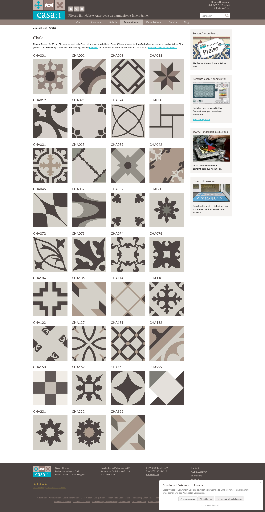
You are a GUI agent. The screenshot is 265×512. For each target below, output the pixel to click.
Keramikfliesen (154, 22)
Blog (186, 22)
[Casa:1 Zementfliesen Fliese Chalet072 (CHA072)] (50, 254)
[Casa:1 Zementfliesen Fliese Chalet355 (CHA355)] (128, 432)
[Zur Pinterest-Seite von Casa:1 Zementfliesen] (76, 9)
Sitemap (195, 479)
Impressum (196, 475)
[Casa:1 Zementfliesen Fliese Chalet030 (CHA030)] (166, 121)
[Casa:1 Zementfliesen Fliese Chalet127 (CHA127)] (89, 343)
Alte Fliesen (42, 498)
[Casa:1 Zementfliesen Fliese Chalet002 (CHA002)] (89, 76)
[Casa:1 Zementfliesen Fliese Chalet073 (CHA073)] (89, 254)
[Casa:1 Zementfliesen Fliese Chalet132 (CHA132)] (166, 343)
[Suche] (227, 15)
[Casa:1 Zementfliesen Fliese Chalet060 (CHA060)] (166, 210)
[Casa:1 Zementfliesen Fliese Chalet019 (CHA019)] (50, 121)
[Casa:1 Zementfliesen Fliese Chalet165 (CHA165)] (128, 388)
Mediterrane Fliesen (81, 501)
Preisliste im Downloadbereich (162, 47)
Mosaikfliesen (124, 501)
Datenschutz (216, 505)
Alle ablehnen (206, 499)
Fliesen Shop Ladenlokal (142, 498)
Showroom (96, 22)
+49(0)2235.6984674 (218, 5)
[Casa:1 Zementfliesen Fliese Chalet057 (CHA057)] (89, 210)
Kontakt (195, 467)
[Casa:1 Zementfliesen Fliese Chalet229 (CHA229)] (166, 388)
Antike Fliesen (55, 498)
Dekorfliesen (86, 498)
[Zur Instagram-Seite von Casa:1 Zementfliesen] (82, 9)
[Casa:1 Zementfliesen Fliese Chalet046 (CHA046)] (50, 210)
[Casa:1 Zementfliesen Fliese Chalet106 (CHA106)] (89, 299)
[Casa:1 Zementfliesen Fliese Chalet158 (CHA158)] (50, 388)
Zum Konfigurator (201, 119)
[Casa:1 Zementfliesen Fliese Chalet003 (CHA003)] (128, 76)
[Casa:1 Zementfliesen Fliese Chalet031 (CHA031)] (50, 165)
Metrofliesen (97, 501)
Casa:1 (80, 22)
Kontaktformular (220, 1)
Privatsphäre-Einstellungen (229, 499)
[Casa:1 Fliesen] (49, 10)
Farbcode (93, 47)
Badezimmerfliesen (71, 498)
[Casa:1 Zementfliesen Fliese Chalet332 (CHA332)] (89, 432)
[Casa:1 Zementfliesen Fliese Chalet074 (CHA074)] (128, 254)
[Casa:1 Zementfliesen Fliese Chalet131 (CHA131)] (128, 343)
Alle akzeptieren (188, 499)
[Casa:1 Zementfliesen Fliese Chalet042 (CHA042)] (166, 165)
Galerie (113, 22)
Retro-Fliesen (154, 501)
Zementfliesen (131, 22)
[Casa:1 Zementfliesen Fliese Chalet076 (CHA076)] (166, 254)
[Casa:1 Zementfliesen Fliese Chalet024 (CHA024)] (128, 121)
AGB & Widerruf (199, 471)
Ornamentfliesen (139, 501)
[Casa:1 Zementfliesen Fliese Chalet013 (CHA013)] (166, 76)
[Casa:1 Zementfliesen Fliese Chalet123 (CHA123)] (50, 343)
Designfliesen (99, 498)
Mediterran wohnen (62, 501)
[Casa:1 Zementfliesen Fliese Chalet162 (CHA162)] (89, 388)
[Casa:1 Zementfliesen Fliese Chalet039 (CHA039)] (128, 165)
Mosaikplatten (110, 501)
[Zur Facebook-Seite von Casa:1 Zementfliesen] (70, 9)
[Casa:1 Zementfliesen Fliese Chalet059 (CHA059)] (128, 210)
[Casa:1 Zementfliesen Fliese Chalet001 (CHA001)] (50, 76)
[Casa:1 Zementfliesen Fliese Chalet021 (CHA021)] (89, 121)
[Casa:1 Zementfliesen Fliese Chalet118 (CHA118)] (166, 299)
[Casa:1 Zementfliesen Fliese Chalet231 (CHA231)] (50, 432)
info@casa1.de (222, 8)
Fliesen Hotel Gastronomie (118, 498)
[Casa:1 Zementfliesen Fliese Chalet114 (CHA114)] (128, 299)
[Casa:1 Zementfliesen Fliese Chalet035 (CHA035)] (89, 165)
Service (173, 22)
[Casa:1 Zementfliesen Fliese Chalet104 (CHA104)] (50, 299)
